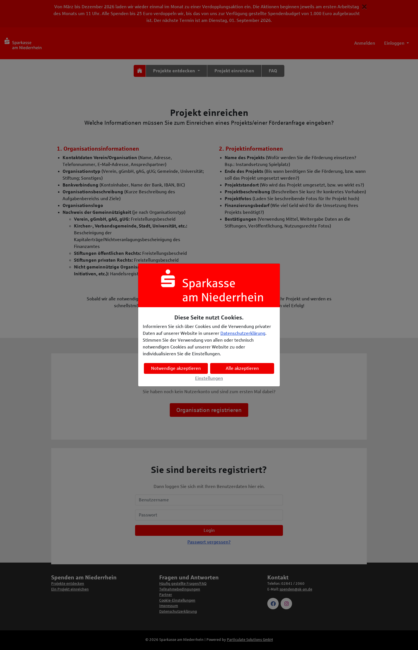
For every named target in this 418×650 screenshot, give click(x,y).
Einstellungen (209, 378)
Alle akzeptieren (242, 368)
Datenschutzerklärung (242, 333)
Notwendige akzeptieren (176, 368)
